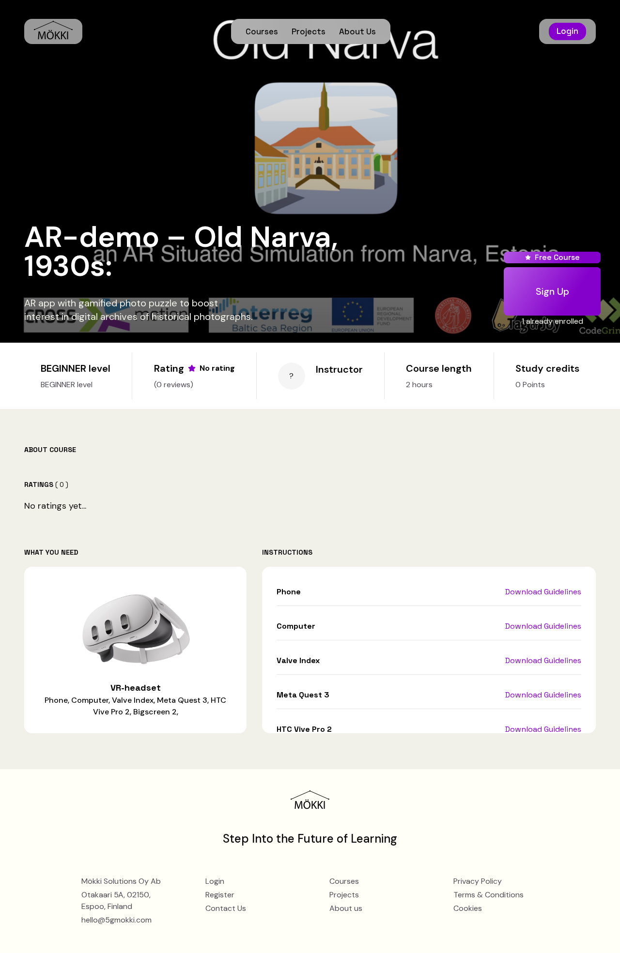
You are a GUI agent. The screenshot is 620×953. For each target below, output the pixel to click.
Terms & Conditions (488, 895)
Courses (262, 31)
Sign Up (552, 291)
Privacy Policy (477, 881)
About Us (357, 31)
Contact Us (225, 908)
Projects (309, 31)
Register (219, 895)
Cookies (467, 908)
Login (567, 31)
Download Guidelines (543, 592)
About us (345, 908)
